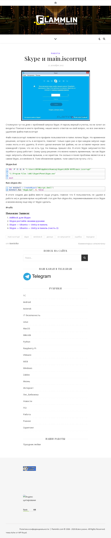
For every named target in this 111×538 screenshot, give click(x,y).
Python (26, 341)
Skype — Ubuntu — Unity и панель (28, 224)
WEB (25, 361)
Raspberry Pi (29, 348)
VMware (27, 354)
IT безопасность (31, 315)
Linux (25, 321)
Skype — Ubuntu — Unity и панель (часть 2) (33, 228)
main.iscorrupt (14, 237)
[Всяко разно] (55, 20)
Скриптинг (28, 427)
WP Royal (22, 532)
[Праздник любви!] (55, 468)
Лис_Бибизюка (30, 394)
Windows (27, 368)
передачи (90, 237)
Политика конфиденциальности (34, 529)
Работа (55, 53)
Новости (27, 401)
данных (50, 237)
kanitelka (14, 243)
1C (24, 295)
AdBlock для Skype (19, 217)
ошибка (78, 237)
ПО (25, 407)
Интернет (28, 387)
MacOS (26, 328)
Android (27, 302)
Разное (27, 420)
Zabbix (26, 374)
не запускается (64, 237)
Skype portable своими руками (27, 221)
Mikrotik (27, 335)
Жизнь (26, 381)
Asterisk (27, 308)
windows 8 (37, 237)
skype (26, 237)
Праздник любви (32, 444)
